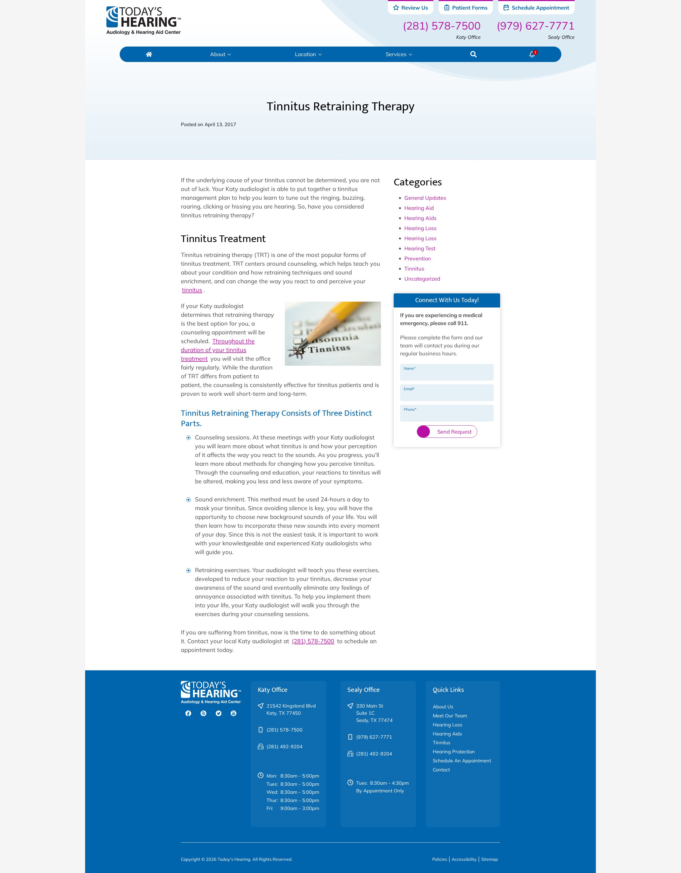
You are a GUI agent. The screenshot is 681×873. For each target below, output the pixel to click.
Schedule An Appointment (462, 761)
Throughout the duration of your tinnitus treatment (218, 349)
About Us (443, 707)
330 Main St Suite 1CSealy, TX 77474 (374, 713)
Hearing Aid (419, 208)
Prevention (417, 258)
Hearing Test (419, 248)
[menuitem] (149, 54)
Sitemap (489, 859)
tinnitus (192, 290)
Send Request (454, 431)
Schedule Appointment (539, 7)
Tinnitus (414, 268)
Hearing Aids (420, 218)
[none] (220, 54)
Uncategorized (422, 278)
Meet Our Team (450, 716)
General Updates (425, 197)
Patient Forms (469, 7)
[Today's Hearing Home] (143, 20)
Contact (441, 770)
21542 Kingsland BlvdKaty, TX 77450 (291, 709)
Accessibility (464, 859)
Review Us (414, 7)
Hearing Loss (420, 228)
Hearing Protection (454, 752)
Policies (439, 859)
